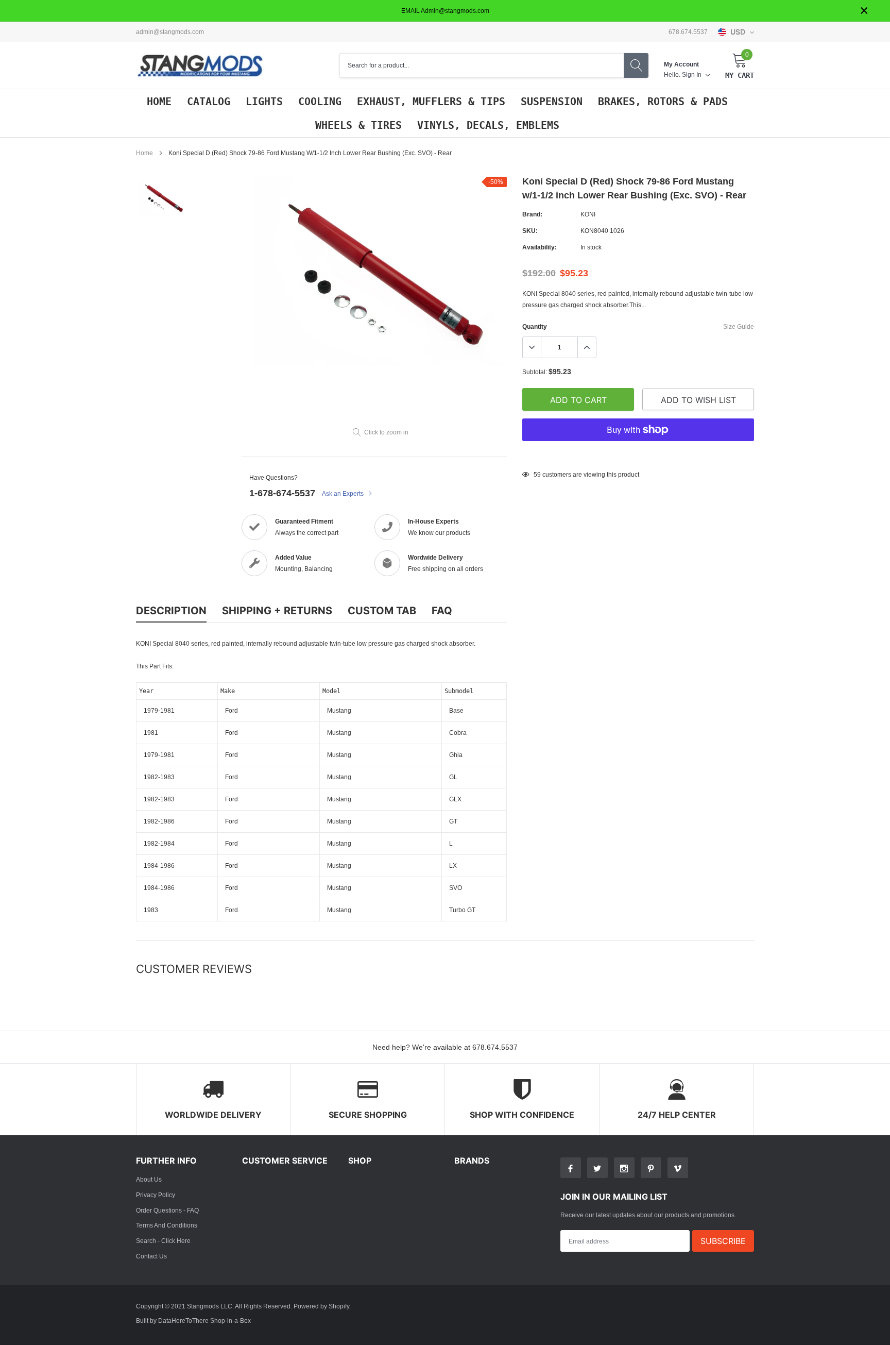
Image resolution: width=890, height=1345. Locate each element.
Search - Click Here (163, 1241)
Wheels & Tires (358, 125)
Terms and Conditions (166, 1225)
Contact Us (151, 1256)
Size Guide (738, 326)
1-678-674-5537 (282, 492)
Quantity (534, 326)
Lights (264, 101)
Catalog (208, 101)
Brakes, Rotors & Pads (663, 101)
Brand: (532, 214)
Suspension (552, 101)
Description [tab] (171, 610)
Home (159, 101)
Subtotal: (534, 372)
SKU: (530, 230)
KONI (587, 214)
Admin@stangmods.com (170, 32)
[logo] (200, 66)
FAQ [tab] (442, 610)
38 (537, 474)
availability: (539, 247)
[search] (636, 65)
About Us (149, 1179)
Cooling (319, 101)
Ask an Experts (343, 493)
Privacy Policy (155, 1195)
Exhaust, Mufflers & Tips (431, 101)
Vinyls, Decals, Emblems (488, 125)
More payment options (638, 455)
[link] (163, 197)
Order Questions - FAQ (167, 1210)
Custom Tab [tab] (382, 610)
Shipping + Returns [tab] (277, 610)
